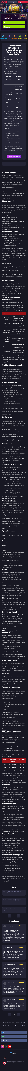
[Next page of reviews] (18, 1014)
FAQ (23, 1026)
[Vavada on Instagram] (2, 1046)
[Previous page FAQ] (9, 916)
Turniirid (10, 1026)
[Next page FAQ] (18, 916)
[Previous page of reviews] (9, 1014)
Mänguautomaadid (8, 1022)
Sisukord (17, 1026)
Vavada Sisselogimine (14, 156)
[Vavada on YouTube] (9, 1046)
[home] (4, 2)
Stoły (4, 1026)
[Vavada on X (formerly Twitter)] (6, 1046)
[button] (26, 8)
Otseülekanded (20, 1022)
